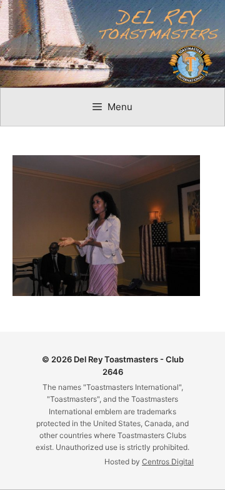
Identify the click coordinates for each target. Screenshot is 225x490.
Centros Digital (168, 461)
